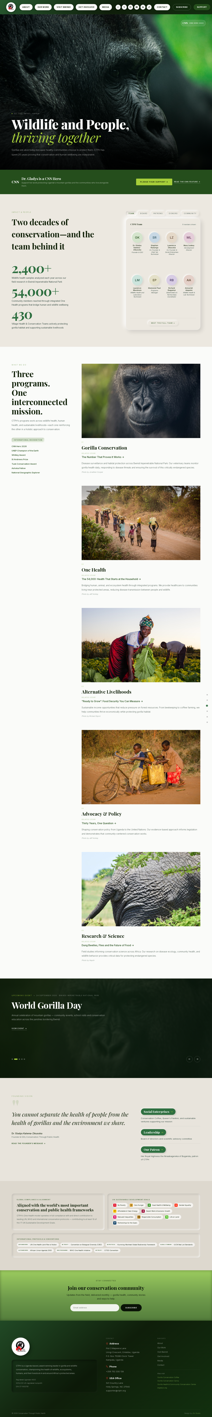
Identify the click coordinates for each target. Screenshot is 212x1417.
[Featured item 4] (22, 1059)
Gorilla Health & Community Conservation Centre (176, 1384)
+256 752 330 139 (115, 1371)
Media (105, 7)
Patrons (158, 213)
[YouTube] (136, 7)
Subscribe (182, 7)
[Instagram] (130, 7)
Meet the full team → (163, 323)
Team (131, 213)
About (26, 7)
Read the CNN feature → (187, 182)
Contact (162, 7)
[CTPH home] (11, 7)
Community (190, 213)
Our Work (43, 7)
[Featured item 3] (19, 1059)
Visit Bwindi (64, 7)
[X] (124, 7)
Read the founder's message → (29, 1143)
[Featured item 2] (16, 1059)
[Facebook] (118, 7)
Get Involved (86, 7)
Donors (173, 213)
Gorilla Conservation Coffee (168, 1377)
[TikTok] (149, 7)
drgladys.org (162, 1388)
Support (202, 7)
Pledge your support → (154, 182)
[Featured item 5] (24, 1059)
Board (143, 213)
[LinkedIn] (142, 7)
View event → (19, 1028)
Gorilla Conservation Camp (168, 1381)
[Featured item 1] (12, 1059)
